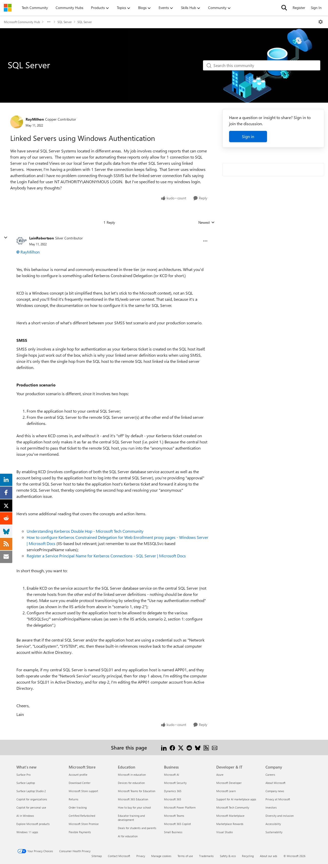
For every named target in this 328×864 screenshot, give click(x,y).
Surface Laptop (25, 783)
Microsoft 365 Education (133, 799)
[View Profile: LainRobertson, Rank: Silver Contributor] (21, 241)
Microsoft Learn (226, 791)
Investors (271, 807)
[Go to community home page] (8, 8)
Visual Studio (224, 832)
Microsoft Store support (83, 791)
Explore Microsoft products (33, 824)
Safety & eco (228, 856)
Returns (73, 799)
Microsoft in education (132, 774)
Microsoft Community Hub (22, 22)
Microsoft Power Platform (180, 807)
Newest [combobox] (206, 222)
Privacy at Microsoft (277, 799)
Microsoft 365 (172, 799)
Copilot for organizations (31, 799)
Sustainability (273, 832)
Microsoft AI (171, 774)
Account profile (78, 774)
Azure (219, 774)
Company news (274, 791)
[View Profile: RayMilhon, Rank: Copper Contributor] (16, 121)
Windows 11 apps (27, 832)
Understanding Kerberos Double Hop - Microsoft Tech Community (85, 531)
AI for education (128, 836)
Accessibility (273, 824)
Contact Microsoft (119, 856)
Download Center (79, 783)
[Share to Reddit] (189, 747)
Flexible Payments (80, 832)
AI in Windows (25, 816)
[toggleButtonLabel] (320, 21)
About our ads (268, 856)
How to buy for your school (134, 807)
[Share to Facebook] (172, 747)
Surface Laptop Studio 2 (31, 791)
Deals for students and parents (137, 828)
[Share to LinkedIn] (164, 747)
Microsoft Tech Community (232, 807)
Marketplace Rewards (229, 824)
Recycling (248, 856)
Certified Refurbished (82, 816)
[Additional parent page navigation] (49, 21)
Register (299, 7)
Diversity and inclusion (279, 816)
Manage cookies (161, 856)
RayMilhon (35, 119)
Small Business (173, 832)
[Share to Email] (214, 747)
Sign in (248, 136)
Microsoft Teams (174, 816)
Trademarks (206, 856)
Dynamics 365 (172, 791)
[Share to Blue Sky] (197, 747)
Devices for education (131, 783)
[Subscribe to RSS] (206, 747)
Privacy (140, 856)
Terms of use (185, 856)
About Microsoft (275, 783)
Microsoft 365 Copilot (177, 824)
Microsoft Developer (229, 783)
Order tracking (78, 807)
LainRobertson (41, 238)
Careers (270, 774)
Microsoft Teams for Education (136, 791)
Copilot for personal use (31, 807)
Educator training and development (131, 818)
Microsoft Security (175, 783)
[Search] (284, 8)
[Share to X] (180, 747)
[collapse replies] (6, 238)
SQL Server (64, 22)
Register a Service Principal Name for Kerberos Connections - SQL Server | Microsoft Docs (106, 555)
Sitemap (96, 856)
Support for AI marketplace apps (236, 799)
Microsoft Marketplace (230, 816)
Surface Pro (23, 774)
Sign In (316, 7)
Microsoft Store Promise (84, 824)
